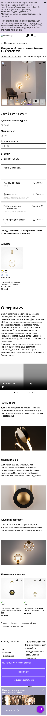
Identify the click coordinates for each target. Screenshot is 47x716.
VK (3, 649)
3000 (6, 125)
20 (5, 136)
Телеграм (6, 653)
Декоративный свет (36, 642)
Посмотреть (10, 710)
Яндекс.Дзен (8, 656)
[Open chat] (40, 709)
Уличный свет (31, 648)
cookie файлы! (24, 663)
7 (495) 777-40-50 (11, 642)
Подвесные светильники (16, 43)
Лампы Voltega (32, 655)
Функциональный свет (35, 645)
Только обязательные (23, 680)
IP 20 (6, 146)
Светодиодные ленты (35, 651)
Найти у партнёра (12, 168)
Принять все (23, 672)
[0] (27, 36)
